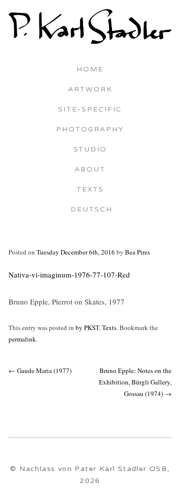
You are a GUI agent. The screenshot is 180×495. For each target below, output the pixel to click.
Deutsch (90, 210)
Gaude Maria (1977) (40, 370)
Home (90, 70)
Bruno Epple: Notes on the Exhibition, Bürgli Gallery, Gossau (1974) (135, 382)
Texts (90, 190)
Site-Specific (90, 110)
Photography (90, 130)
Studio (90, 150)
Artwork (90, 90)
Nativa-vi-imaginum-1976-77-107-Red (69, 275)
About (90, 170)
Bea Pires (137, 252)
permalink (22, 339)
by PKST (87, 327)
